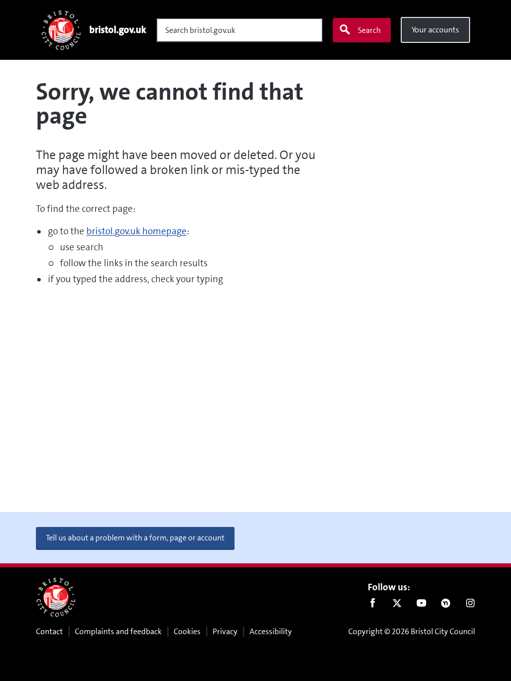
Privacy (225, 631)
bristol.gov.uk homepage (136, 231)
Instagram (470, 605)
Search (369, 30)
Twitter (397, 605)
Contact (49, 631)
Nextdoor (446, 605)
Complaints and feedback (118, 631)
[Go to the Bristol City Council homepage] (56, 597)
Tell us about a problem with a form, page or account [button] (135, 537)
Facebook (372, 605)
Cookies (187, 631)
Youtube (421, 605)
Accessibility (271, 631)
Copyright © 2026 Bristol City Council (411, 631)
